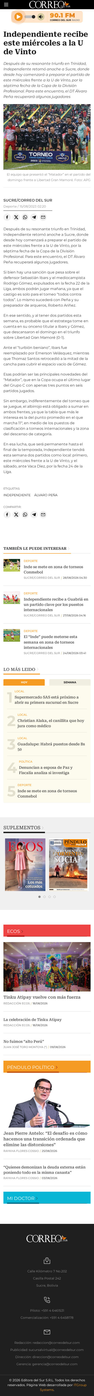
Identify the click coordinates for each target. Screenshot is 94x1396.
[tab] (39, 897)
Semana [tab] (70, 682)
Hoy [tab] (24, 682)
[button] (47, 137)
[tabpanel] (25, 864)
